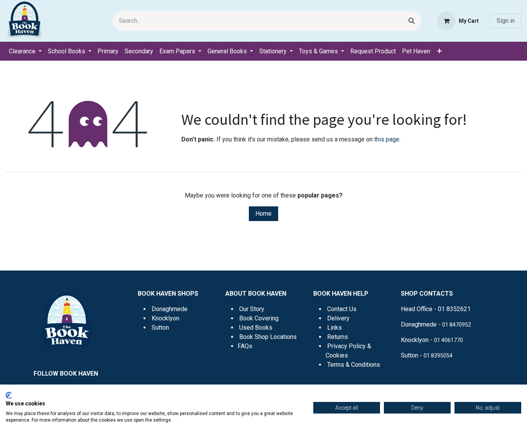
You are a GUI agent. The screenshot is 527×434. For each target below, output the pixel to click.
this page (386, 139)
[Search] (411, 21)
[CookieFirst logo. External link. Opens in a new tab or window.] (9, 395)
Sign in (506, 20)
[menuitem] (25, 51)
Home (263, 213)
